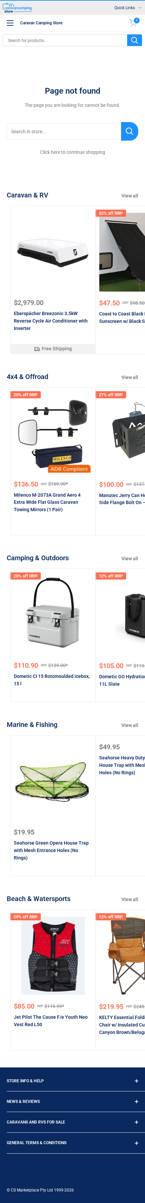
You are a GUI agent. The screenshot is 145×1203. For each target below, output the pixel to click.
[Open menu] (10, 23)
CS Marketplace (25, 1190)
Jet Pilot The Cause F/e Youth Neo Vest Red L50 (51, 1020)
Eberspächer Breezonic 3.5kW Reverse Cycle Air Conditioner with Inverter (51, 321)
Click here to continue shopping (72, 152)
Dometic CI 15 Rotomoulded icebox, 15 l (52, 680)
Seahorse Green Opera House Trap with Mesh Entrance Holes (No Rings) (51, 850)
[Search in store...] (129, 131)
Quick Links (124, 7)
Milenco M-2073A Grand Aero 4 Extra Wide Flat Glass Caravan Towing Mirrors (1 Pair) (47, 502)
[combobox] (65, 40)
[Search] (134, 40)
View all (129, 195)
